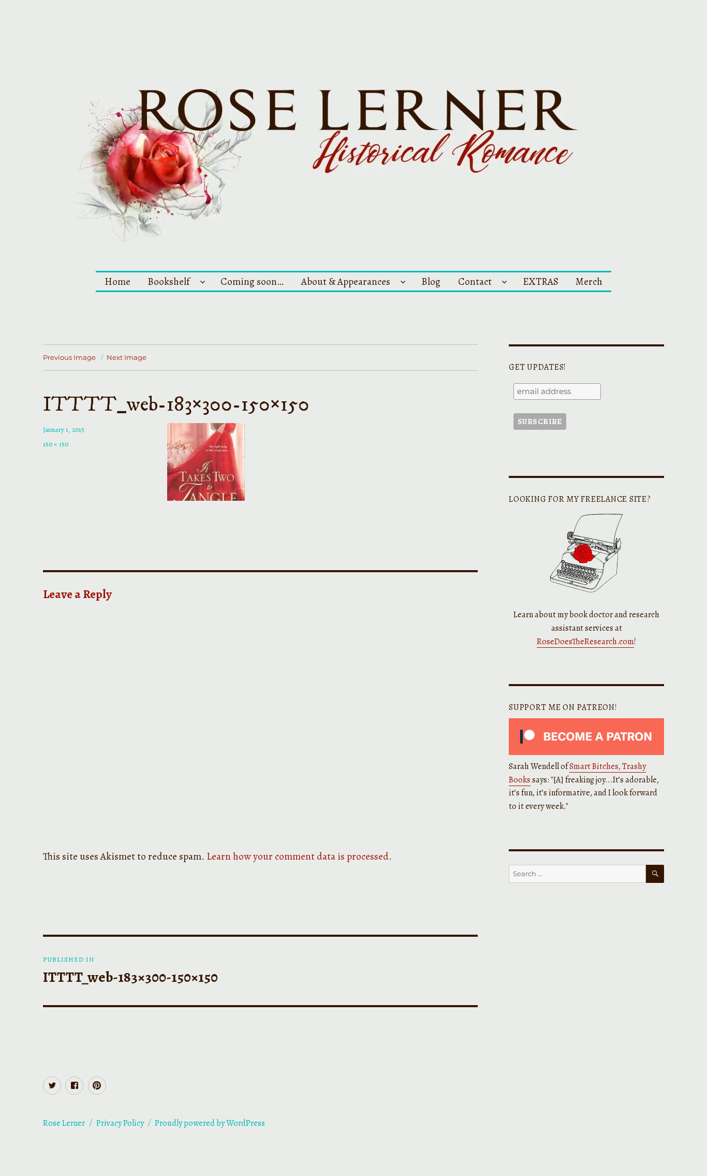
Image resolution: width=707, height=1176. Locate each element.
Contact (475, 281)
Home (117, 281)
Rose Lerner (64, 1123)
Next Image (126, 357)
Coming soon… (252, 281)
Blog (430, 281)
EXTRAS (540, 281)
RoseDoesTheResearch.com (585, 641)
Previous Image (69, 357)
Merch (589, 281)
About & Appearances (345, 281)
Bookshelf (168, 281)
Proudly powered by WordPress (210, 1123)
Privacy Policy (120, 1123)
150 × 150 (55, 444)
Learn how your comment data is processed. (299, 856)
